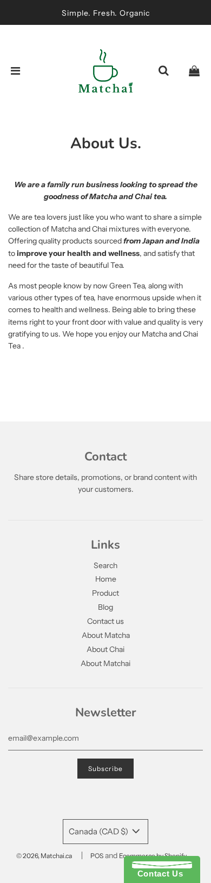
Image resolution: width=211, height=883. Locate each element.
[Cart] (194, 71)
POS (96, 856)
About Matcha (106, 635)
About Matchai (105, 663)
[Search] (163, 71)
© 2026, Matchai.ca (44, 856)
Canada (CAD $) (99, 831)
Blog (105, 607)
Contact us (105, 621)
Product (105, 593)
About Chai (105, 649)
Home (105, 579)
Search (105, 565)
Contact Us (157, 873)
